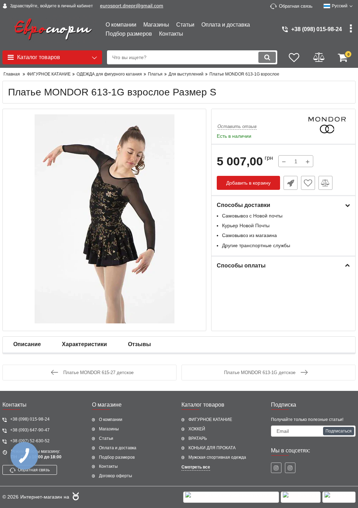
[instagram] (276, 468)
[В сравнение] (325, 183)
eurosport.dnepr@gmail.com (131, 5)
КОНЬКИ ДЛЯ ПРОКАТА (212, 447)
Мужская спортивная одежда (217, 457)
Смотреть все (195, 467)
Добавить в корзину (248, 183)
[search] (267, 57)
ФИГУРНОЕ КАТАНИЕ (210, 419)
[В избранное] (308, 183)
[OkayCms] (75, 497)
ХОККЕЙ (196, 429)
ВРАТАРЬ (197, 438)
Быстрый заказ (291, 183)
